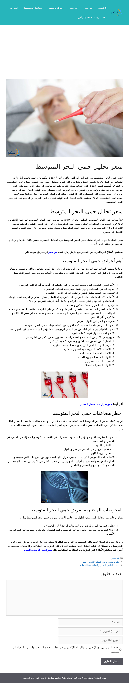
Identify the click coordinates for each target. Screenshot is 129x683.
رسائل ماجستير (55, 7)
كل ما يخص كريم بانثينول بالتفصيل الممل (100, 561)
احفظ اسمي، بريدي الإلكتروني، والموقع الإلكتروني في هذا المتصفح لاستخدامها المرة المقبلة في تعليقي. (66, 649)
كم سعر (88, 7)
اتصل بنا (14, 7)
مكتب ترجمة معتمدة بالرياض (92, 17)
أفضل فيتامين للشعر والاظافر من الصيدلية (99, 565)
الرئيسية (102, 7)
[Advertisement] (64, 55)
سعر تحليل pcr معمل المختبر (96, 404)
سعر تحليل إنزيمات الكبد (38, 549)
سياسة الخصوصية (33, 7)
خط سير (74, 7)
